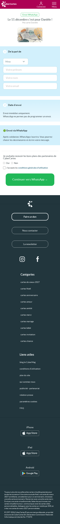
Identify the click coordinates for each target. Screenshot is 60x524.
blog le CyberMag (28, 362)
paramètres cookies (28, 401)
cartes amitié (26, 308)
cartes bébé (26, 328)
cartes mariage (27, 321)
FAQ (22, 408)
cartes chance (27, 341)
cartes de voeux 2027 (30, 282)
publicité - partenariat (29, 388)
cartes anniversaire (29, 295)
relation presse (26, 395)
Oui (7, 163)
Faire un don (30, 216)
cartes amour (26, 302)
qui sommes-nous (27, 382)
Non (16, 163)
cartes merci (26, 315)
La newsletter (30, 244)
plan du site (25, 375)
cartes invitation (28, 334)
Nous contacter (30, 230)
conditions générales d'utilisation (33, 168)
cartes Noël (26, 288)
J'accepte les (27, 168)
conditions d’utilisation (30, 369)
